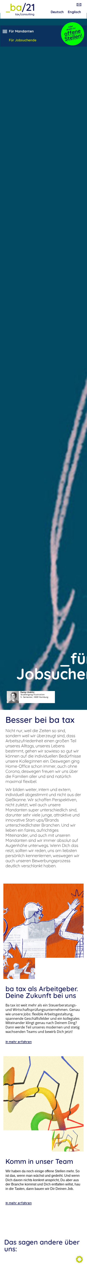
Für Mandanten (21, 31)
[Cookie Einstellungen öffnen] (79, 1261)
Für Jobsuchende (22, 40)
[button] (4, 31)
